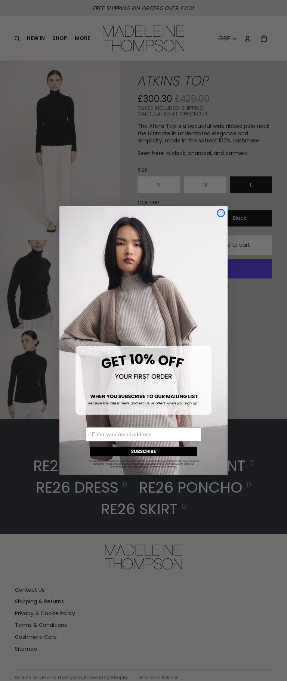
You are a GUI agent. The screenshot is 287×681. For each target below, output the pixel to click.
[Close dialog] (221, 213)
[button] (143, 456)
